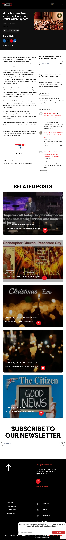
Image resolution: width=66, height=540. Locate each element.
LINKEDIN (45, 509)
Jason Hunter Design (56, 535)
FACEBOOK (45, 504)
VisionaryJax (47, 152)
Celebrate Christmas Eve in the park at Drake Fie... (22, 366)
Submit (60, 63)
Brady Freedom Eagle (50, 113)
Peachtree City (14, 30)
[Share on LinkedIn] (14, 41)
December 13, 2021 (32, 362)
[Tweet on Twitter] (8, 41)
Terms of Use (11, 513)
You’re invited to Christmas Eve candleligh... (20, 321)
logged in (15, 163)
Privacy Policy (11, 509)
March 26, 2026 (31, 224)
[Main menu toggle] (59, 4)
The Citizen (6, 26)
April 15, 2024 (30, 272)
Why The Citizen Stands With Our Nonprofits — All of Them (53, 135)
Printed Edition (12, 506)
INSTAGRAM (46, 516)
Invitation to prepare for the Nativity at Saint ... (21, 411)
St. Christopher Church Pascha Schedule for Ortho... (22, 276)
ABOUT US (10, 502)
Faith (5, 30)
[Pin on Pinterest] (11, 41)
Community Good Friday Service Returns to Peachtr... (23, 229)
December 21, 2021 (32, 317)
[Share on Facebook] (4, 41)
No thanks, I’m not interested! (42, 537)
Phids (45, 132)
